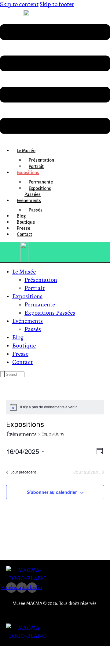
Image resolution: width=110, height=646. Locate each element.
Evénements (29, 200)
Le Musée (26, 150)
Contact (24, 234)
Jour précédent (23, 471)
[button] (55, 79)
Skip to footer (57, 4)
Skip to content (19, 4)
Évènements (21, 434)
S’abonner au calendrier (52, 492)
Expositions (28, 172)
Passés (35, 210)
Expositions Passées (37, 191)
